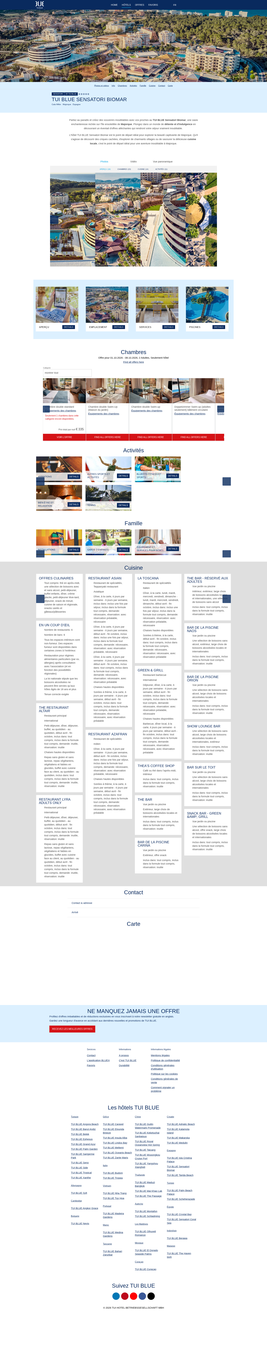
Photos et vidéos (101, 85)
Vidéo (133, 161)
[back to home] (52, 5)
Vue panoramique (163, 161)
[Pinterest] (124, 1296)
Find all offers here (133, 362)
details (74, 476)
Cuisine (152, 85)
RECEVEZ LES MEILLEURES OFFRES (72, 1029)
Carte (170, 85)
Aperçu (105, 169)
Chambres (122, 85)
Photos (104, 161)
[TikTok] (151, 1296)
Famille (143, 85)
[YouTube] (133, 1296)
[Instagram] (116, 1296)
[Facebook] (142, 1296)
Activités (133, 85)
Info (113, 85)
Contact (161, 85)
